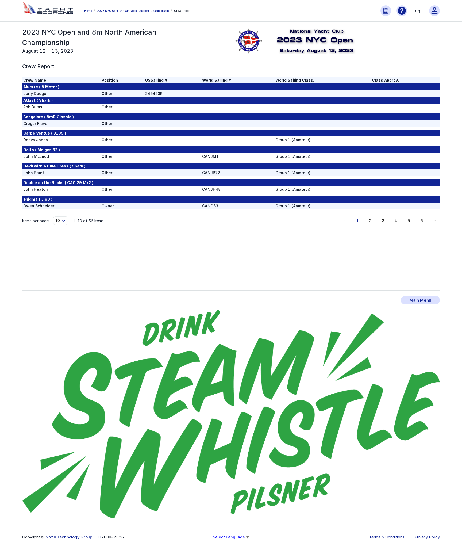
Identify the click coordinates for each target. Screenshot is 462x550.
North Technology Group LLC (73, 537)
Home (88, 10)
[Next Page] (434, 220)
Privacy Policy (427, 537)
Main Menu (420, 300)
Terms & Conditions (386, 537)
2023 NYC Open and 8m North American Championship (132, 10)
